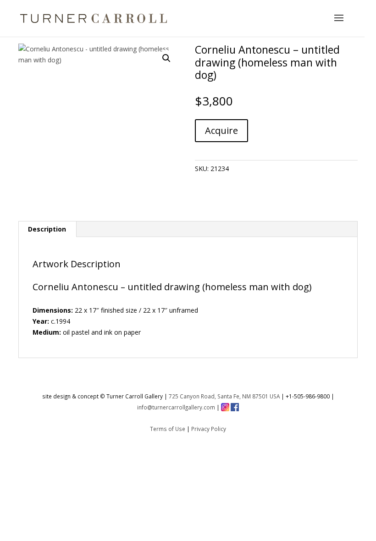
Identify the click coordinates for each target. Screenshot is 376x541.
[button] (166, 58)
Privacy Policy (208, 428)
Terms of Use (167, 428)
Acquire (221, 130)
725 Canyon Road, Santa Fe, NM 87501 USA (224, 396)
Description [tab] (47, 229)
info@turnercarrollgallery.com (176, 407)
